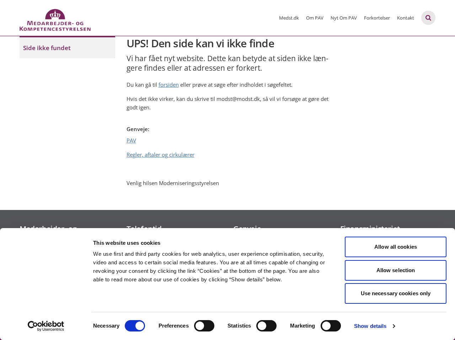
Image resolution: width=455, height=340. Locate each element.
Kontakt (405, 18)
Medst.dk (289, 18)
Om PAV (314, 18)
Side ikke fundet (47, 48)
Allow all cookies (395, 247)
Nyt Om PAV (344, 18)
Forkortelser (377, 18)
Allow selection (395, 270)
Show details (370, 326)
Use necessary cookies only (396, 293)
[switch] (204, 325)
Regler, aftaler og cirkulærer (160, 154)
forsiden (169, 84)
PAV (131, 140)
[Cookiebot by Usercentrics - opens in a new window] (46, 326)
